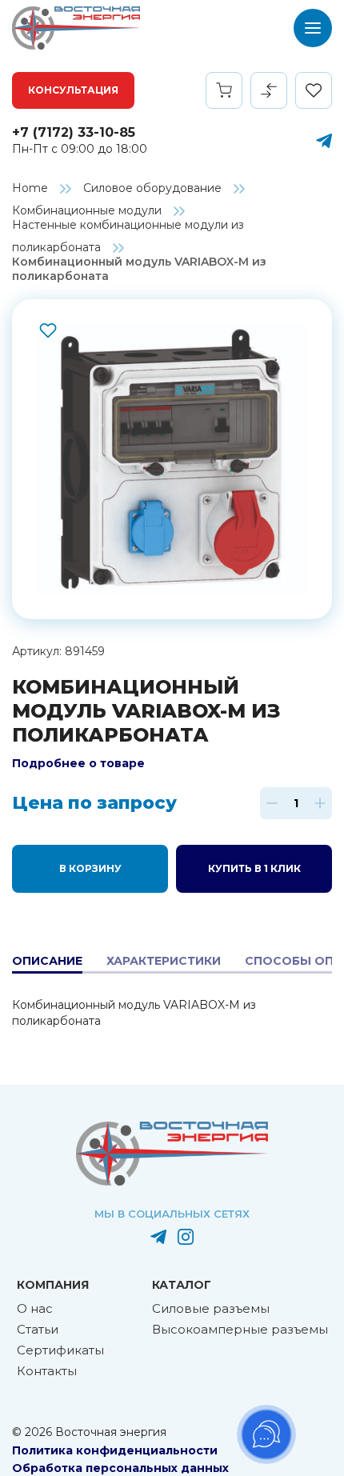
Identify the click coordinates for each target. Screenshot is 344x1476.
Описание (47, 961)
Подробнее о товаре (78, 763)
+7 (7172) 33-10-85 (73, 132)
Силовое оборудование (152, 188)
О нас (35, 1308)
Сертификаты (60, 1350)
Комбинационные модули (87, 210)
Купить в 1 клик (254, 868)
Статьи (37, 1329)
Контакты (47, 1370)
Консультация (73, 90)
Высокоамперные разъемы (240, 1329)
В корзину (90, 868)
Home (30, 188)
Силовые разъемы (211, 1308)
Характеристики (163, 961)
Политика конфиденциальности (115, 1450)
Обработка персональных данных (120, 1468)
